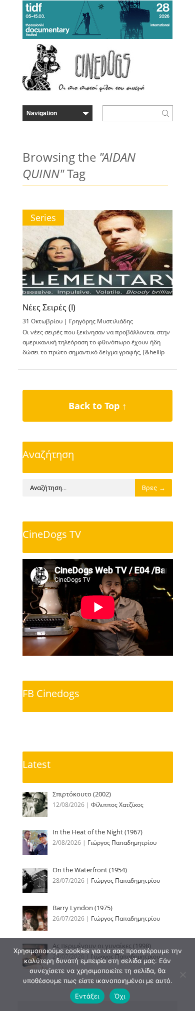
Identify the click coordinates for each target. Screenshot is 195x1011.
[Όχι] (183, 975)
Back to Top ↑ (97, 406)
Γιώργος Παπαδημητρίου (122, 842)
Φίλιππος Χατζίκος (117, 804)
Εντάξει (87, 996)
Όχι (120, 996)
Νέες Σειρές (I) (49, 307)
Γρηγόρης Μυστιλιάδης (101, 321)
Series (43, 218)
